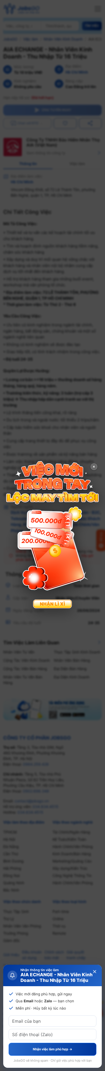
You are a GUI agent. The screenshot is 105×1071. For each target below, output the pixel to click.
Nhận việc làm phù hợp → (52, 1049)
